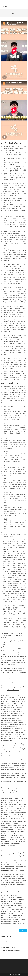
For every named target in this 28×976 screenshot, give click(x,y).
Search (3, 928)
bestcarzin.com (5, 870)
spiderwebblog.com (18, 816)
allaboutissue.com (6, 715)
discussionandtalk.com (7, 738)
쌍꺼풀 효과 (16, 189)
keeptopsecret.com (6, 841)
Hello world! (4, 942)
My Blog (4, 6)
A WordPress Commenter (7, 950)
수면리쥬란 (11, 150)
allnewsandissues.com (13, 690)
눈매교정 (9, 202)
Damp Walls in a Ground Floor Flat (9, 940)
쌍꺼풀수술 (21, 176)
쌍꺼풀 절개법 (18, 233)
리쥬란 (13, 172)
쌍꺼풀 (12, 164)
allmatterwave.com (6, 791)
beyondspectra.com (6, 769)
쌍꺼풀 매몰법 (21, 218)
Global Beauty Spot (20, 206)
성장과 (16, 146)
